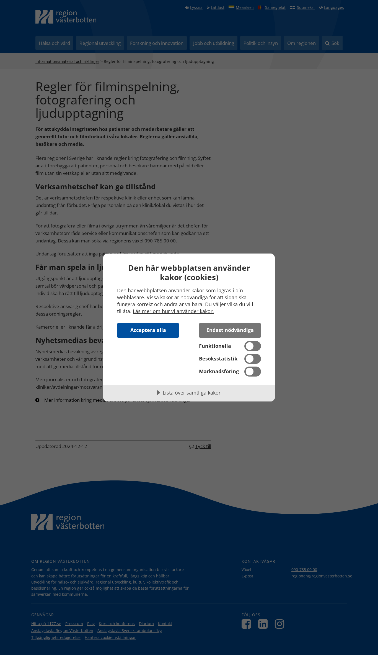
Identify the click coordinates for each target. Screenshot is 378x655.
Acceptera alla (148, 330)
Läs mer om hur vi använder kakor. (173, 311)
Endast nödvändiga (230, 330)
